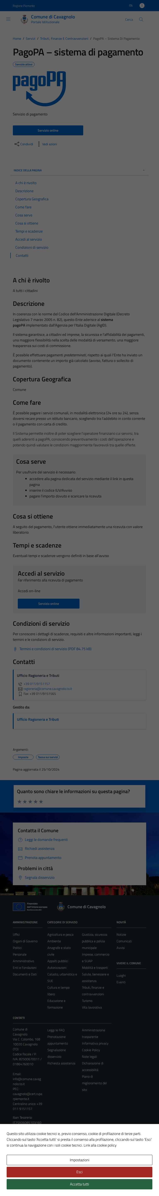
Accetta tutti (79, 1184)
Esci (79, 1172)
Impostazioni (79, 1160)
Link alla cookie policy (100, 1145)
